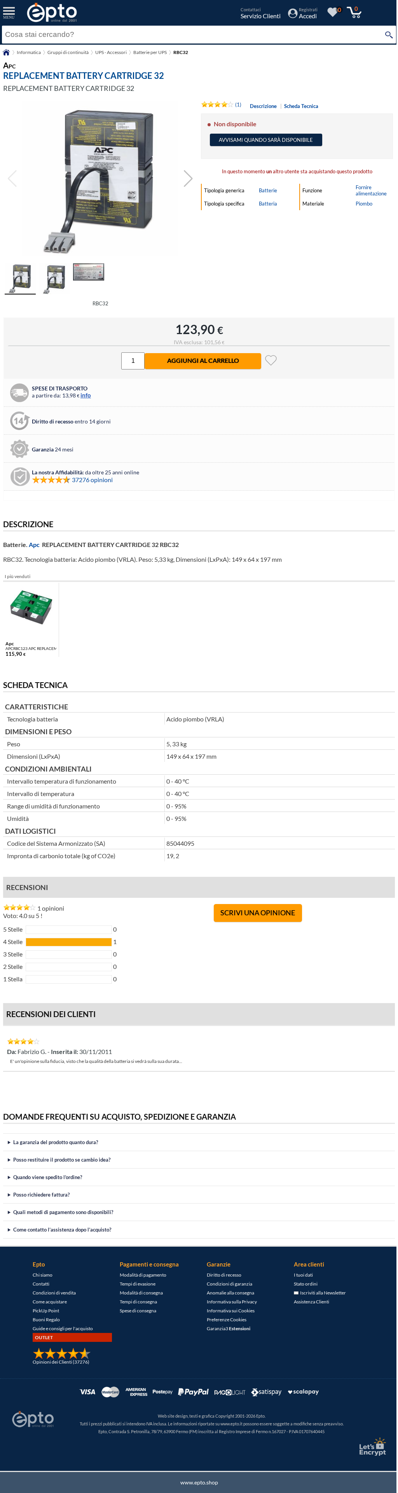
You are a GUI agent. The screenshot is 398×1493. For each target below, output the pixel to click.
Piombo (364, 203)
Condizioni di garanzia (227, 1283)
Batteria (268, 203)
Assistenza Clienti (308, 1301)
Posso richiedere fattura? (41, 1195)
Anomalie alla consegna (227, 1292)
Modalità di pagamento (140, 1274)
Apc (34, 544)
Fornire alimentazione (371, 190)
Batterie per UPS (150, 52)
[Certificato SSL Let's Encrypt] (366, 1446)
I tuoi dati (300, 1274)
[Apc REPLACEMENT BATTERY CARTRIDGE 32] (100, 178)
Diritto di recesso (221, 1274)
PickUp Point (43, 1310)
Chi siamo (40, 1274)
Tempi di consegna (135, 1301)
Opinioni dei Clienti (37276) (58, 1361)
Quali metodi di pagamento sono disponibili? (63, 1212)
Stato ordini (303, 1283)
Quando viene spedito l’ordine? (47, 1177)
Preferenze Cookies (224, 1319)
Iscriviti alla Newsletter (319, 1292)
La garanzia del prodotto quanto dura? (55, 1142)
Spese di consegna (135, 1310)
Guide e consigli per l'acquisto (60, 1328)
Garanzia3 (226, 1328)
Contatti (38, 1283)
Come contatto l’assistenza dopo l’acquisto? (62, 1229)
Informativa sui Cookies (228, 1310)
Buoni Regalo (43, 1319)
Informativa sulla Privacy (229, 1301)
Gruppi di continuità (68, 52)
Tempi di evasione (135, 1283)
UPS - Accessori (111, 52)
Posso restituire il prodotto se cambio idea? (61, 1160)
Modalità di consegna (138, 1292)
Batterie (268, 190)
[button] (188, 178)
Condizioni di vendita (51, 1292)
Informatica (29, 52)
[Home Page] (6, 55)
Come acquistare (47, 1301)
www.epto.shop (196, 1482)
